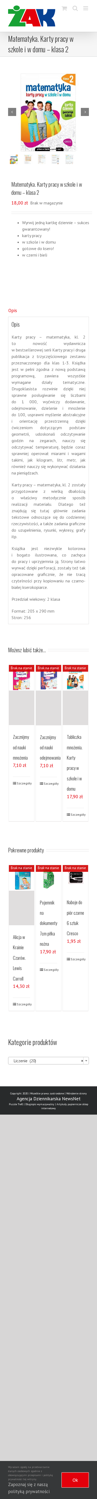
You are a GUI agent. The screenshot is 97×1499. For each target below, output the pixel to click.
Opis (12, 310)
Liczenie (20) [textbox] (47, 1060)
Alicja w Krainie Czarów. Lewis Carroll (19, 958)
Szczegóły (23, 783)
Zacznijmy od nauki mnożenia (21, 747)
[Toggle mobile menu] (86, 8)
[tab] (48, 310)
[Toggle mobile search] (75, 8)
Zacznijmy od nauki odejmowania (50, 747)
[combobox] (48, 1060)
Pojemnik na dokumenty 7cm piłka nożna (48, 923)
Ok (75, 1480)
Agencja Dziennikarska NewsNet (49, 1099)
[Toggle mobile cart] (64, 8)
